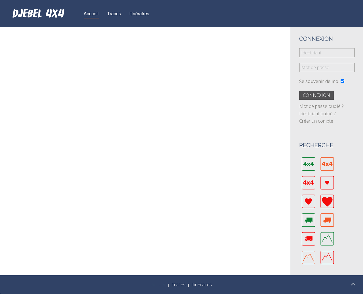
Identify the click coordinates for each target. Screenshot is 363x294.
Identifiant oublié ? (317, 113)
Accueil (91, 13)
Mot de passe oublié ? (321, 106)
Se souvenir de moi (319, 81)
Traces (114, 13)
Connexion (316, 95)
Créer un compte (316, 121)
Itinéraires (139, 13)
